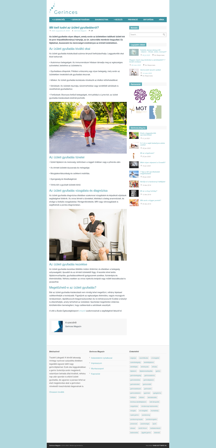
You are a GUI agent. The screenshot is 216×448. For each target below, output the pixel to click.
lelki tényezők (154, 402)
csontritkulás (144, 358)
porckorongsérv (151, 419)
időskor (141, 397)
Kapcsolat (95, 373)
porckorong (146, 415)
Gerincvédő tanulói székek (150, 70)
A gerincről (58, 19)
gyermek (147, 393)
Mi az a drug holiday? (148, 191)
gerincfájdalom (149, 380)
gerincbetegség (135, 375)
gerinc (158, 371)
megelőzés (134, 406)
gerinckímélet (135, 384)
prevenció (133, 424)
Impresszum (96, 363)
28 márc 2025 (136, 65)
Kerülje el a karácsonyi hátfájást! (152, 181)
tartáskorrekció (155, 428)
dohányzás (144, 367)
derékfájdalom (149, 362)
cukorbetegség (135, 362)
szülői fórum (143, 428)
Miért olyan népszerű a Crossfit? (152, 162)
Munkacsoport (97, 368)
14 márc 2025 (147, 73)
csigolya (133, 358)
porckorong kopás (136, 419)
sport (154, 424)
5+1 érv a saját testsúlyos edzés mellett (152, 144)
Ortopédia (148, 19)
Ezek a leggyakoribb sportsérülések (148, 134)
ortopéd (82, 310)
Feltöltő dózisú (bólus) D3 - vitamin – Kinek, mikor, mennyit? (153, 51)
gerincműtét (147, 384)
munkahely (154, 410)
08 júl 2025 (146, 55)
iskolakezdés (152, 397)
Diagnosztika (101, 19)
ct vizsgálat (155, 358)
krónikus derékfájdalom (138, 402)
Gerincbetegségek (80, 19)
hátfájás (133, 397)
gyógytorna (157, 393)
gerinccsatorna (149, 375)
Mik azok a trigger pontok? (150, 200)
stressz (132, 428)
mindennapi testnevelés (149, 406)
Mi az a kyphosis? (147, 153)
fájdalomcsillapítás (146, 371)
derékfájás (134, 367)
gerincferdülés (135, 380)
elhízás (154, 367)
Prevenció (133, 19)
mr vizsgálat (143, 410)
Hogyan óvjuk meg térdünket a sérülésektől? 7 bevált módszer (147, 61)
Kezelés (118, 19)
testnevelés (134, 432)
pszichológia (145, 424)
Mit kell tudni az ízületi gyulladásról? (74, 27)
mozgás (133, 410)
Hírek (161, 19)
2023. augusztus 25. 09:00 (61, 31)
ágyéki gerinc (146, 432)
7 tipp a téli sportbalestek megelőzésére (150, 173)
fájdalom (133, 371)
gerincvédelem (135, 393)
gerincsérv (147, 388)
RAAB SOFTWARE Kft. (160, 445)
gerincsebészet (135, 388)
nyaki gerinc (134, 415)
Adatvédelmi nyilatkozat (101, 357)
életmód (157, 432)
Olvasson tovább (56, 391)
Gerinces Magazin (80, 31)
